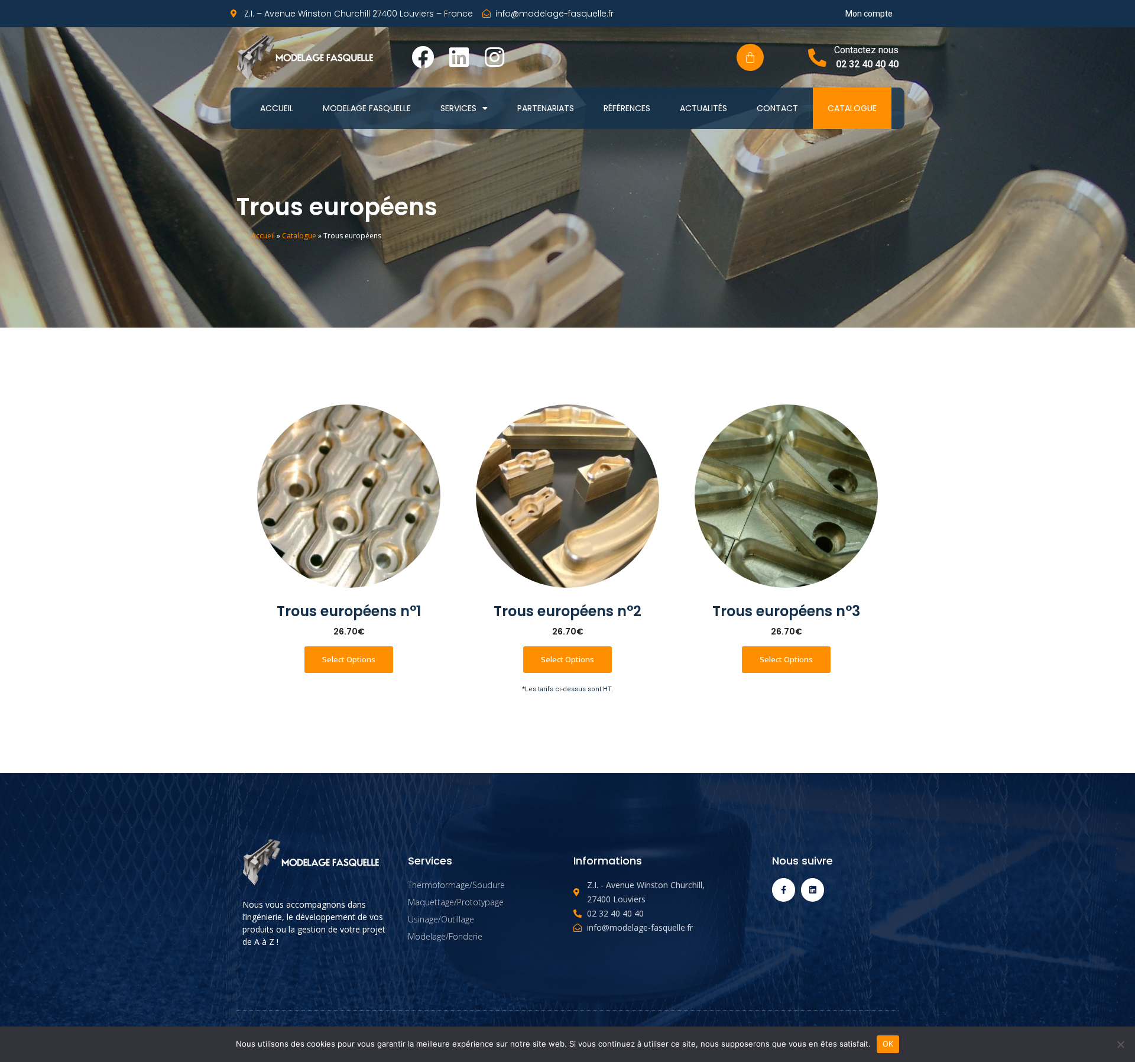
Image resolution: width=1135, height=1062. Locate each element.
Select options (348, 659)
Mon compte (869, 13)
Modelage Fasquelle (367, 108)
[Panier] (750, 57)
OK (888, 1043)
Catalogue (852, 108)
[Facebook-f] (783, 889)
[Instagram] (495, 58)
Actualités (703, 108)
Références (627, 108)
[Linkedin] (459, 58)
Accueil (276, 108)
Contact (777, 108)
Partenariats (545, 108)
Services (458, 108)
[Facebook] (423, 58)
